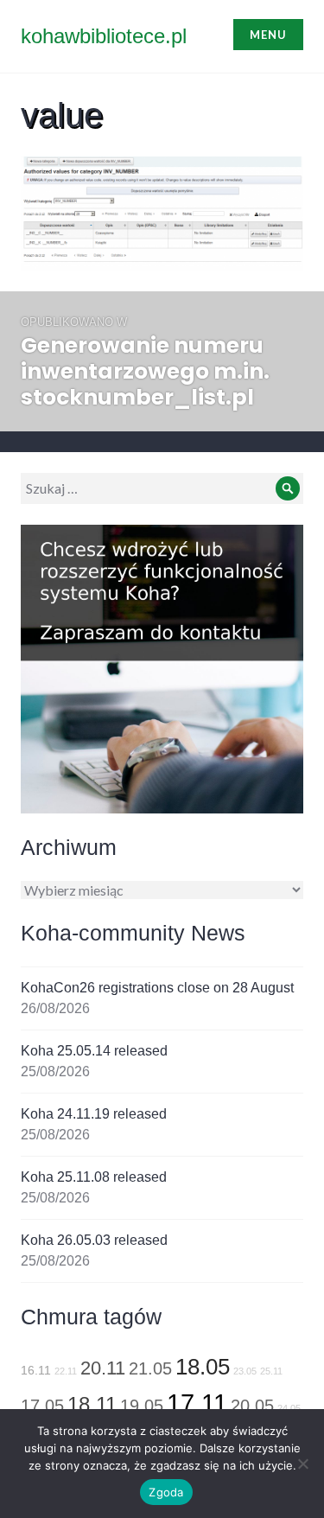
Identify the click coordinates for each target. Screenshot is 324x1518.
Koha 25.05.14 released (94, 1050)
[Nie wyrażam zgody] (302, 1463)
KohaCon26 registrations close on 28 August (157, 987)
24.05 (289, 1408)
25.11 (271, 1371)
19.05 (141, 1405)
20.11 (102, 1368)
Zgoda (166, 1492)
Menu (268, 34)
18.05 (202, 1367)
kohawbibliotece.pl (104, 36)
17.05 (42, 1405)
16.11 (36, 1370)
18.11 (92, 1405)
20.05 (252, 1405)
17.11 (197, 1402)
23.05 (245, 1371)
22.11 (65, 1371)
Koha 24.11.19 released (94, 1114)
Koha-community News (133, 933)
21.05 (150, 1368)
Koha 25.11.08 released (94, 1177)
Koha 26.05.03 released (94, 1240)
